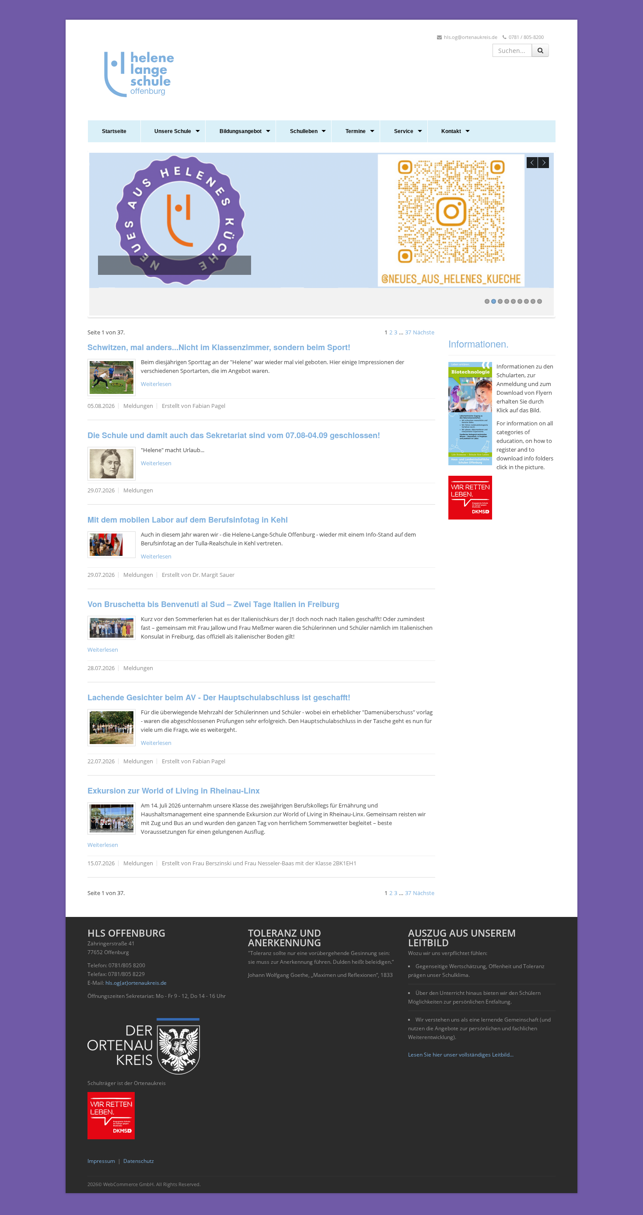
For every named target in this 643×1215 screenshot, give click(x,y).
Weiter (543, 162)
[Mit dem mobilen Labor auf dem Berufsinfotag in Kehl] (111, 544)
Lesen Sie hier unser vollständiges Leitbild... (461, 1054)
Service (403, 131)
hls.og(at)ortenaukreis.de (136, 983)
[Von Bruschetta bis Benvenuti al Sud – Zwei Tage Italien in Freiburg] (111, 628)
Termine (356, 131)
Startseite (114, 131)
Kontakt (451, 131)
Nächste (423, 332)
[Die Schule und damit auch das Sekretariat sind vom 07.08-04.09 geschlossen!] (111, 464)
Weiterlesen (156, 384)
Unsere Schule (172, 131)
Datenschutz (138, 1161)
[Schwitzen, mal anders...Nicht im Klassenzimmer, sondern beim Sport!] (111, 377)
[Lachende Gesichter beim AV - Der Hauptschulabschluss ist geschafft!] (111, 727)
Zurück (532, 162)
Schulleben (304, 131)
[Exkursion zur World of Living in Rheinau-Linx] (111, 818)
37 (408, 332)
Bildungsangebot (241, 131)
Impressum (101, 1161)
